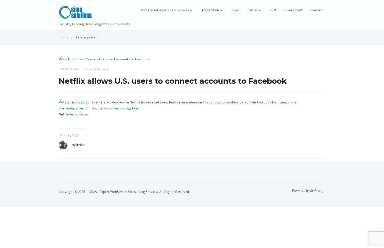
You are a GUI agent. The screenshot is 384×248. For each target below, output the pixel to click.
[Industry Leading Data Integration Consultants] (94, 13)
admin (78, 145)
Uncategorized (96, 68)
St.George (317, 190)
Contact (316, 10)
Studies (252, 10)
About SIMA (210, 10)
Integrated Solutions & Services (165, 10)
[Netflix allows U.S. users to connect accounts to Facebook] (104, 58)
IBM (273, 10)
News (235, 10)
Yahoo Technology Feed (121, 108)
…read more (286, 102)
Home (64, 37)
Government (293, 10)
